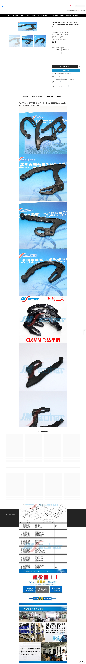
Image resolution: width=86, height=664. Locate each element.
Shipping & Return (37, 96)
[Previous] (6, 41)
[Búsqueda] (80, 6)
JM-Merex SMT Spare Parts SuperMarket (64, 34)
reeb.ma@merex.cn (65, 5)
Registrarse (83, 10)
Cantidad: (54, 56)
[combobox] (79, 6)
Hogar (7, 19)
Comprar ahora (66, 70)
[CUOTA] (79, 66)
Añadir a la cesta (65, 66)
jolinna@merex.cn (57, 5)
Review (59, 96)
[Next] (48, 41)
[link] (14, 458)
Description (25, 96)
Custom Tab (50, 96)
